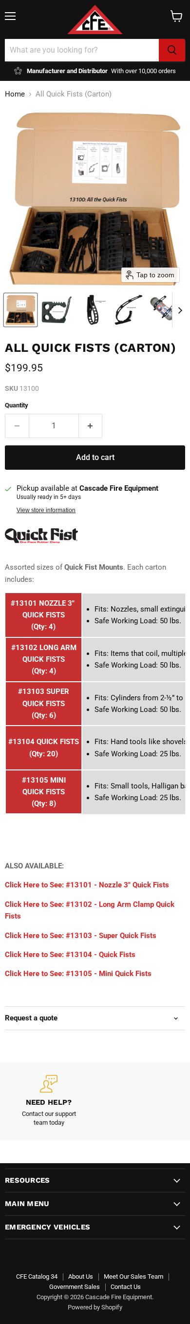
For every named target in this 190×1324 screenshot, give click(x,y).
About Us (80, 1276)
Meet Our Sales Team (133, 1276)
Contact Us (126, 1286)
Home (15, 94)
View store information (46, 510)
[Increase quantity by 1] (91, 426)
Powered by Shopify (95, 1307)
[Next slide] (180, 310)
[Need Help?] (48, 1101)
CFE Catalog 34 (36, 1276)
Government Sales (74, 1286)
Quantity (16, 405)
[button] (20, 309)
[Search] (172, 50)
